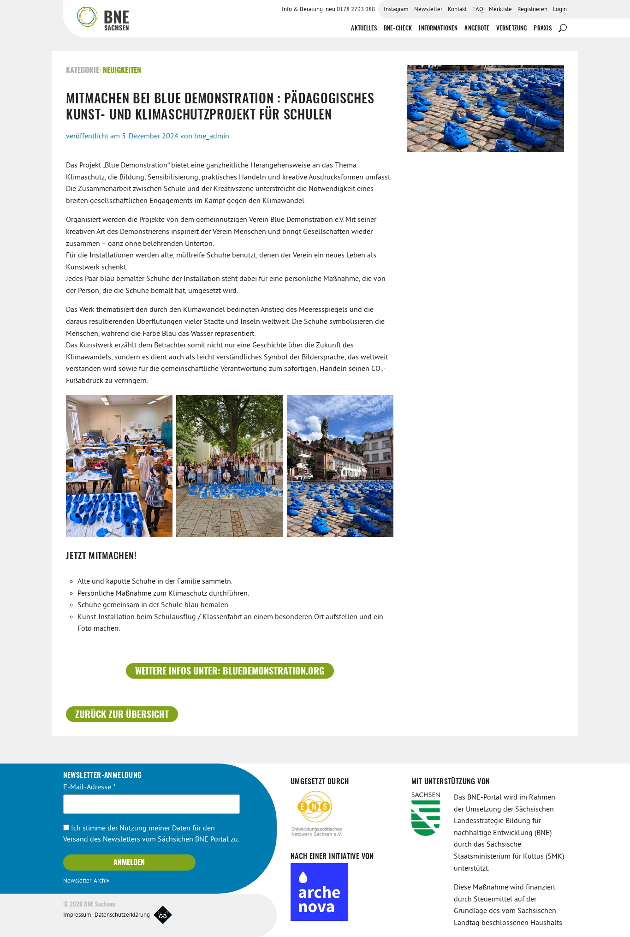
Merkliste (500, 9)
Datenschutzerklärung (122, 915)
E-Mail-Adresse (89, 787)
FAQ (477, 9)
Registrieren (532, 9)
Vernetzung (511, 29)
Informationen (438, 29)
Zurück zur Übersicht (122, 715)
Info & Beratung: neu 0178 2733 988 (328, 9)
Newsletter (428, 9)
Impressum (77, 915)
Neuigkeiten (122, 70)
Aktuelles (363, 29)
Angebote (476, 29)
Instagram (396, 9)
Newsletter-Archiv (86, 881)
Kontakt (457, 9)
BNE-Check (398, 29)
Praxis (543, 29)
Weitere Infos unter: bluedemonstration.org (230, 671)
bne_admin (211, 136)
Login (560, 9)
